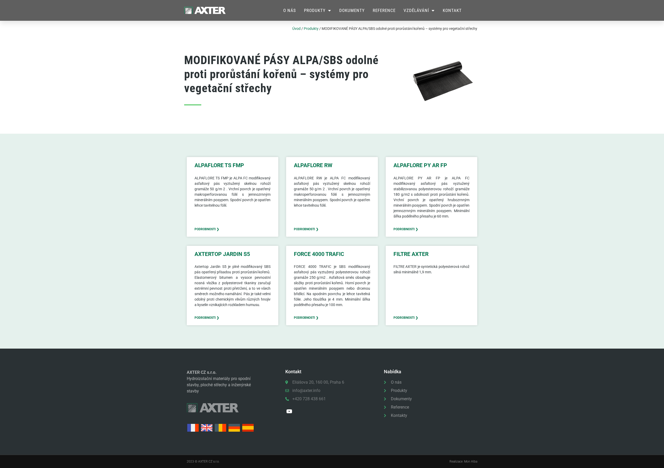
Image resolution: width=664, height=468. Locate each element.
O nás (289, 10)
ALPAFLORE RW (313, 165)
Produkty (315, 10)
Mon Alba (470, 461)
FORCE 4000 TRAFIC (319, 254)
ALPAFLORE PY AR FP (420, 165)
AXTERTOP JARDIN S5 (222, 254)
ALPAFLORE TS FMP (219, 165)
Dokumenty (352, 10)
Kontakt (452, 10)
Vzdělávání (416, 10)
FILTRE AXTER (410, 254)
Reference (384, 10)
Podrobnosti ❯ (207, 229)
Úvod (296, 28)
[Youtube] (289, 411)
